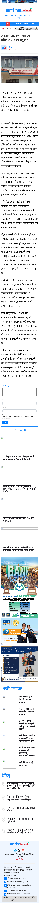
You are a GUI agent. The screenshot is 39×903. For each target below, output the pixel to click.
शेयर (33, 23)
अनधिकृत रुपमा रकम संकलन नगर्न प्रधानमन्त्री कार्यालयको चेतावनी (18, 458)
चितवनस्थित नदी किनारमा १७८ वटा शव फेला (18, 519)
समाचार (18, 23)
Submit (5, 422)
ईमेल (4, 407)
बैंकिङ (26, 23)
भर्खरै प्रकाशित (12, 689)
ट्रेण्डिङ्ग (6, 776)
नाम (3, 399)
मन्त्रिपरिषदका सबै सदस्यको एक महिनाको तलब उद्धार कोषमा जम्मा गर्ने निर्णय (19, 489)
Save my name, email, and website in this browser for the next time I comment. (18, 417)
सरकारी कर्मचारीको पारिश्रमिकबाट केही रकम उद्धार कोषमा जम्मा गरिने (18, 549)
